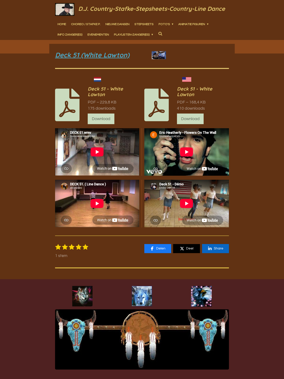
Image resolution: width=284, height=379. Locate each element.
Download (101, 119)
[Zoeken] (160, 34)
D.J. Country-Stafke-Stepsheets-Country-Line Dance (151, 8)
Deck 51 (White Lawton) (92, 55)
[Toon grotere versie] (82, 296)
